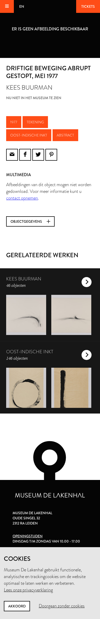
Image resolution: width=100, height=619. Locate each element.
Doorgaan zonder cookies (62, 606)
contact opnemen (22, 198)
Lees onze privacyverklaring (28, 590)
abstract (65, 135)
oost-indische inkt (28, 135)
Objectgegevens (27, 221)
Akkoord (17, 606)
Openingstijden (28, 536)
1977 (13, 122)
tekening (35, 122)
